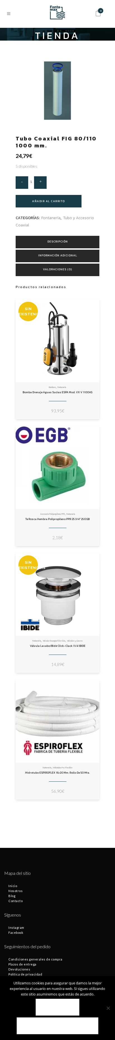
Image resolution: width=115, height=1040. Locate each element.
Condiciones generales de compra (35, 959)
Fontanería (51, 218)
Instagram (16, 927)
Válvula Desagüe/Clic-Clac (54, 640)
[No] (108, 1008)
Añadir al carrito (48, 201)
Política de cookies (57, 1026)
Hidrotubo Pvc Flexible (62, 767)
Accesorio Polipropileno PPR (52, 514)
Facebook (15, 932)
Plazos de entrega (22, 964)
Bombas (52, 387)
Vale (57, 1007)
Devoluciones (19, 969)
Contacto (15, 901)
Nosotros (15, 891)
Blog (11, 896)
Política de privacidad (25, 974)
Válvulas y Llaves (75, 640)
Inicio (12, 886)
